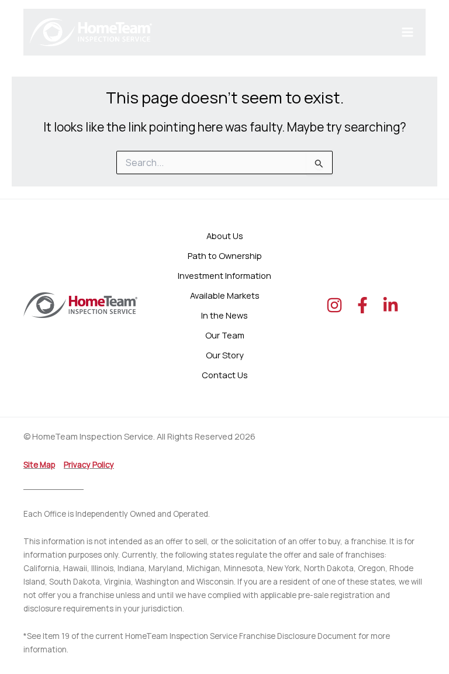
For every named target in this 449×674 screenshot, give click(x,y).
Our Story (225, 355)
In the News (224, 315)
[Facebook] (362, 305)
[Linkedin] (390, 305)
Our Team (224, 335)
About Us (224, 235)
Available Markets (225, 295)
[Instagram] (334, 305)
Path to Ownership (225, 255)
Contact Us (225, 375)
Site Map (39, 464)
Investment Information (224, 275)
